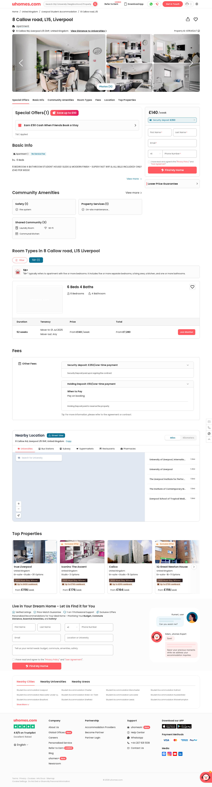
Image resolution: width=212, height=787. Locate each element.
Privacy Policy (183, 161)
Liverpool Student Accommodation (58, 11)
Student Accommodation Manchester (123, 690)
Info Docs (41, 778)
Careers (53, 737)
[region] (78, 486)
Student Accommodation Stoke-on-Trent (79, 695)
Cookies (31, 778)
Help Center (138, 732)
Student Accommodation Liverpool (32, 690)
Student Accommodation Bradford (32, 699)
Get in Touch (172, 4)
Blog (51, 753)
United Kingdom (29, 11)
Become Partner (94, 732)
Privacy (22, 778)
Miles (172, 437)
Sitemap (51, 778)
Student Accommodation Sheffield (76, 699)
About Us (54, 727)
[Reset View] (18, 515)
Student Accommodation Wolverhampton (169, 699)
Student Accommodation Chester (76, 690)
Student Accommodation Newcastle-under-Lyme (38, 695)
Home (15, 11)
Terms (15, 778)
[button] (133, 4)
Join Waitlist (186, 332)
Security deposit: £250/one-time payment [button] (92, 365)
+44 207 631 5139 (140, 742)
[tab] (128, 365)
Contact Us (137, 748)
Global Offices (60, 732)
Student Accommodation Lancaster (122, 695)
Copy (68, 441)
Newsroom (55, 763)
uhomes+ (57, 758)
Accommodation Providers (100, 727)
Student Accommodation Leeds (120, 699)
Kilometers (188, 437)
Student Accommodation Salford (165, 690)
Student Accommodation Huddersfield (168, 695)
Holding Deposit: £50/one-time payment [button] (91, 384)
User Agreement (158, 164)
